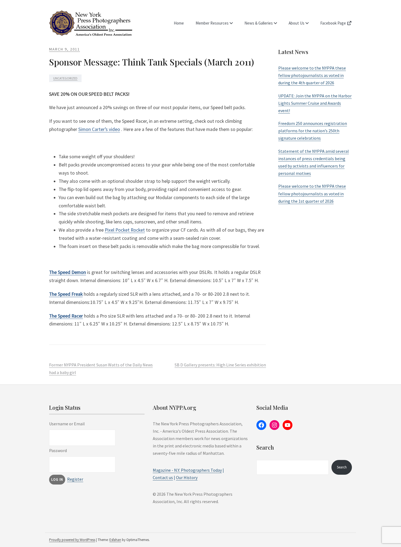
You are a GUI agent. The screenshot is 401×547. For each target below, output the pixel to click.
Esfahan (115, 539)
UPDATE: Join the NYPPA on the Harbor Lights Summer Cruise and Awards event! (315, 103)
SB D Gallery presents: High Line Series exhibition (220, 364)
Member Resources (212, 23)
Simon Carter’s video (99, 129)
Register (75, 479)
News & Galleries (258, 23)
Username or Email (67, 423)
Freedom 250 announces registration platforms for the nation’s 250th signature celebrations (312, 131)
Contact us (163, 477)
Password (58, 450)
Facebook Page (333, 23)
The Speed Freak (66, 294)
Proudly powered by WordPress (72, 539)
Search (342, 467)
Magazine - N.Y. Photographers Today (187, 470)
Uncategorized (65, 78)
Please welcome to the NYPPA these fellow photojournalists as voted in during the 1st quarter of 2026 (312, 193)
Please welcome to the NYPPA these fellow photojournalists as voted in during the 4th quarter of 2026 (312, 75)
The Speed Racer (66, 316)
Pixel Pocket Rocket (125, 230)
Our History (186, 477)
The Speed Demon (67, 272)
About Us (296, 23)
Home (179, 23)
